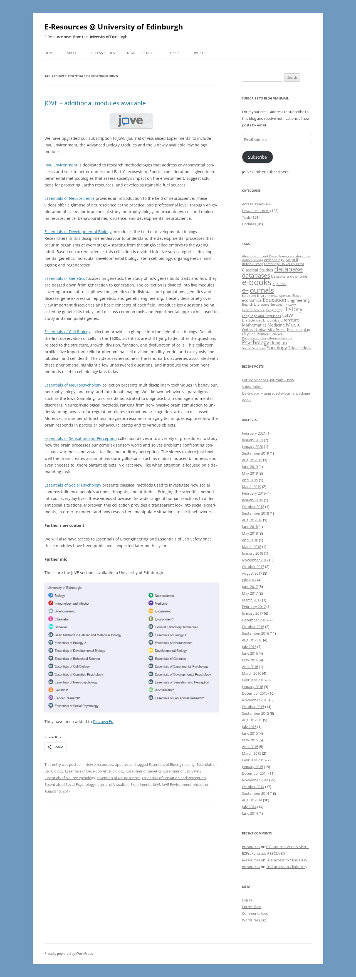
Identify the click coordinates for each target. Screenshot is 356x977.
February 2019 (254, 493)
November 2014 (255, 779)
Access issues (102, 53)
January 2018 (252, 553)
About (72, 53)
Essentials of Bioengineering (172, 764)
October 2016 (253, 626)
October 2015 (253, 706)
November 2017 (255, 559)
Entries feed (251, 906)
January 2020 (252, 446)
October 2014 (253, 786)
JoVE (156, 784)
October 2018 (253, 506)
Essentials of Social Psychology (72, 485)
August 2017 (252, 573)
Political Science (270, 334)
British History (252, 264)
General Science (253, 310)
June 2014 (250, 813)
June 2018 (250, 526)
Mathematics (254, 325)
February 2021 (254, 433)
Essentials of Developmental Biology (78, 231)
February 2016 (254, 679)
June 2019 (250, 466)
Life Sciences (252, 320)
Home (49, 53)
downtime (298, 276)
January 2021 (252, 439)
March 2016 (251, 673)
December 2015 (255, 693)
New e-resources (142, 53)
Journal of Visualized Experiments (124, 784)
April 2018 (250, 539)
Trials (175, 53)
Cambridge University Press (284, 264)
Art (288, 259)
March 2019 (251, 486)
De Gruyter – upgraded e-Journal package (276, 393)
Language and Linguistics (261, 316)
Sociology (277, 347)
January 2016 (252, 686)
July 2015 (249, 726)
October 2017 (253, 566)
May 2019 (250, 473)
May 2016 (250, 659)
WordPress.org (254, 920)
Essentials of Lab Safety (182, 771)
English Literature (255, 304)
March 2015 (251, 753)
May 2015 (250, 739)
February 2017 (254, 606)
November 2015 (255, 699)
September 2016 (255, 633)
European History (283, 304)
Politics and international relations (267, 338)
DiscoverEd (103, 721)
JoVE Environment (60, 165)
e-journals (258, 290)
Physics (249, 334)
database (288, 268)
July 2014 (249, 806)
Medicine (276, 325)
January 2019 (252, 499)
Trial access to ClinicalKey (286, 860)
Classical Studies (257, 270)
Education (274, 299)
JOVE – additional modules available (95, 103)
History (293, 309)
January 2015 (252, 766)
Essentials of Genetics (64, 278)
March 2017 (251, 599)
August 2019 (252, 459)
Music (293, 324)
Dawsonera (280, 276)
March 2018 (251, 546)
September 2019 (255, 453)
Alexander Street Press (260, 256)
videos (198, 784)
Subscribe (257, 157)
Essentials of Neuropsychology (72, 385)
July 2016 (249, 646)
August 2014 (252, 799)
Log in (247, 900)
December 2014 (255, 773)
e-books (256, 282)
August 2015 (252, 719)
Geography (274, 310)
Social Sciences (254, 348)
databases (256, 275)
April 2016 (250, 666)
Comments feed (255, 913)
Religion (278, 343)
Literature (289, 320)
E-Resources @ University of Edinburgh (113, 27)
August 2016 (252, 639)
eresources (251, 846)
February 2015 (254, 759)
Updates (199, 53)
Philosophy (298, 329)
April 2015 (250, 746)
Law (287, 315)
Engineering (298, 300)
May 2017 (250, 593)
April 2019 (250, 479)
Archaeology (274, 259)
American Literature (294, 256)
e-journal (279, 283)
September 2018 (255, 513)
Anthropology (252, 260)
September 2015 (255, 713)
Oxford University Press (264, 329)
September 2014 (255, 793)
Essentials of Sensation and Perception (80, 438)
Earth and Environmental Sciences (266, 296)
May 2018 (250, 533)
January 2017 (252, 613)
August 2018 (252, 519)
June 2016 (250, 653)
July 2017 (249, 579)
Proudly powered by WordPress (68, 953)
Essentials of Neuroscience (69, 198)
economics (252, 300)
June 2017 (250, 586)
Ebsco (296, 295)
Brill (295, 259)
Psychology (255, 342)
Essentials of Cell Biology (67, 331)
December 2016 (255, 619)
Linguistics (271, 320)
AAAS (246, 399)
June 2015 (250, 733)
